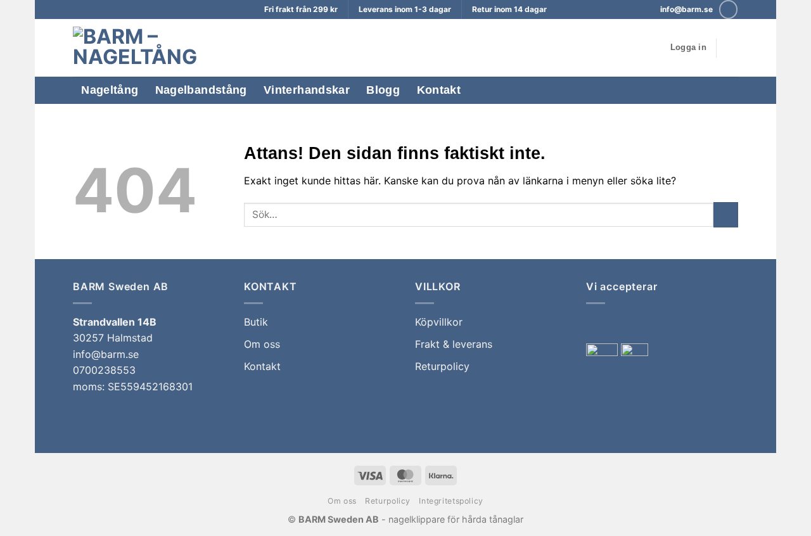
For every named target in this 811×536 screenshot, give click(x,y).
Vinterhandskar (307, 90)
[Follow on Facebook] (728, 9)
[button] (688, 47)
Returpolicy (442, 366)
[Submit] (725, 214)
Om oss (262, 344)
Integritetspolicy (451, 501)
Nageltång (109, 90)
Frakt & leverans (453, 344)
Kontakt (439, 90)
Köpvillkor (439, 322)
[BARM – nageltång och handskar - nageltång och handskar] (144, 48)
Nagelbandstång (201, 90)
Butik (256, 322)
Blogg (383, 90)
